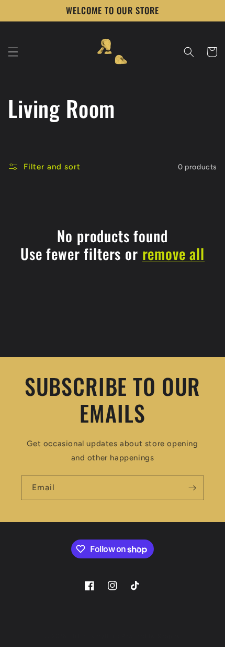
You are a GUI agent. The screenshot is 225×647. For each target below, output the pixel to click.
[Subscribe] (192, 488)
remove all (173, 254)
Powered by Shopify (151, 636)
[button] (13, 51)
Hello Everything (95, 636)
